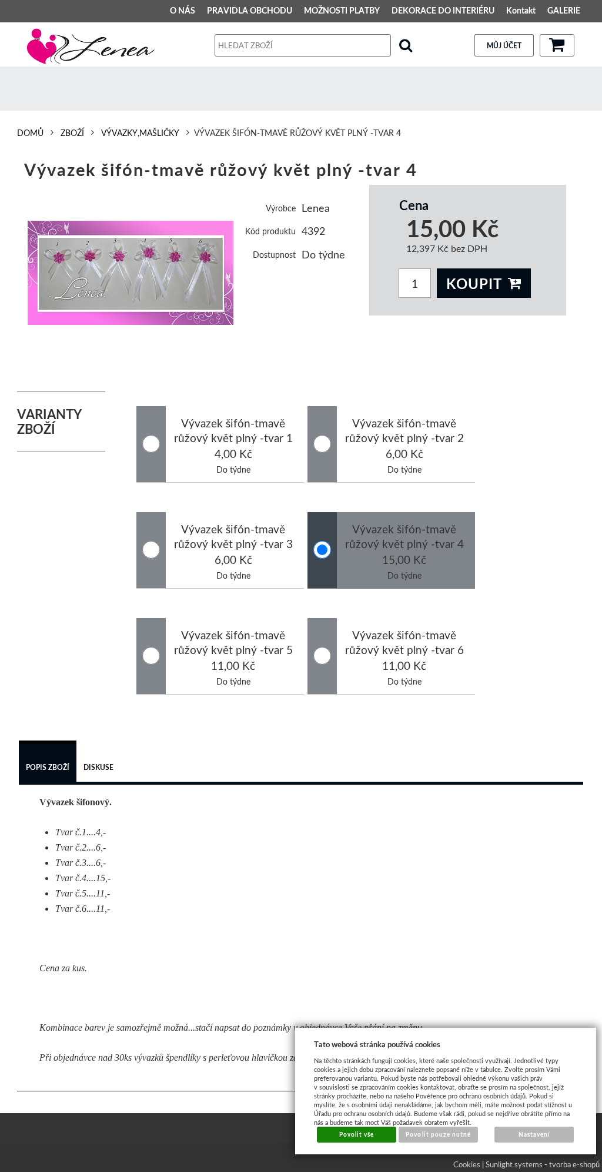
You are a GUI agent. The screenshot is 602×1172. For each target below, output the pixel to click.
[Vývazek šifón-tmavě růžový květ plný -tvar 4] (131, 273)
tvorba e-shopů (574, 1164)
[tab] (47, 763)
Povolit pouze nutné (438, 1134)
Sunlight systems (514, 1164)
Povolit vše (356, 1134)
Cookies (466, 1164)
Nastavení (534, 1134)
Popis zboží (47, 767)
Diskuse (98, 767)
